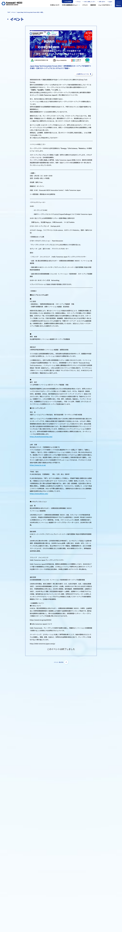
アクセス (78, 1)
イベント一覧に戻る (59, 662)
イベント (85, 5)
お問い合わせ (102, 1)
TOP (8, 12)
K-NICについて (54, 5)
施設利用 (93, 5)
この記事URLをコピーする (82, 74)
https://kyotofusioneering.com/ (41, 437)
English (110, 1)
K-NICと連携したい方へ (89, 1)
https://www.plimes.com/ (39, 494)
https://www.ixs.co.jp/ (38, 465)
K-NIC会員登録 (68, 1)
